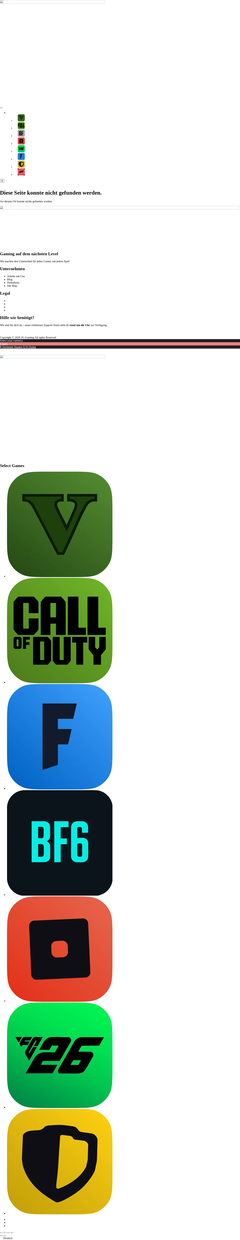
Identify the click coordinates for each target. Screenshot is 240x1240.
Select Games (14, 112)
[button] (120, 1238)
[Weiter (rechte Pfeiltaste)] (5, 1235)
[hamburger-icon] (1, 107)
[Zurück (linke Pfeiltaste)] (1, 1235)
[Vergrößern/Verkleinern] (1, 1232)
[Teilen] (8, 1232)
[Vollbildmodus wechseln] (5, 1232)
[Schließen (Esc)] (12, 1232)
